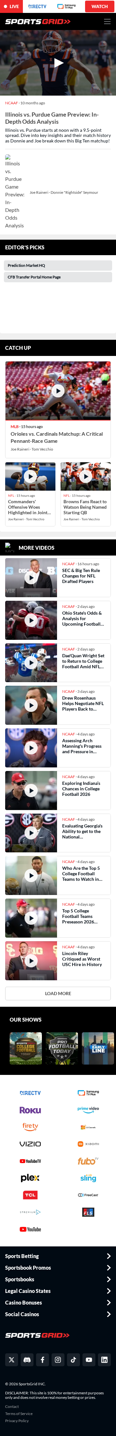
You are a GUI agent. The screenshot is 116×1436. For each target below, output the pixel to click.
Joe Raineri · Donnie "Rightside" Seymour (64, 192)
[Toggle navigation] (107, 21)
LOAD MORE (58, 993)
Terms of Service (19, 1413)
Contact (12, 1406)
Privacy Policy (17, 1421)
